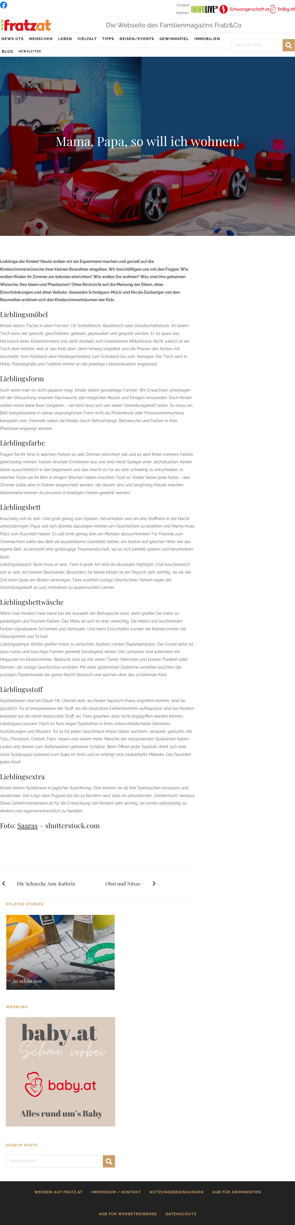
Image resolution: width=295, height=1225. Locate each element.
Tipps (108, 39)
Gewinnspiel (174, 39)
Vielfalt (87, 39)
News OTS (12, 39)
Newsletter (30, 51)
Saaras (27, 825)
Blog (7, 51)
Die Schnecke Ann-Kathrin (46, 883)
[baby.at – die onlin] (60, 1071)
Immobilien (207, 39)
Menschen (41, 39)
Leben (65, 39)
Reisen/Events (137, 39)
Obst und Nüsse (123, 883)
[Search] (289, 45)
